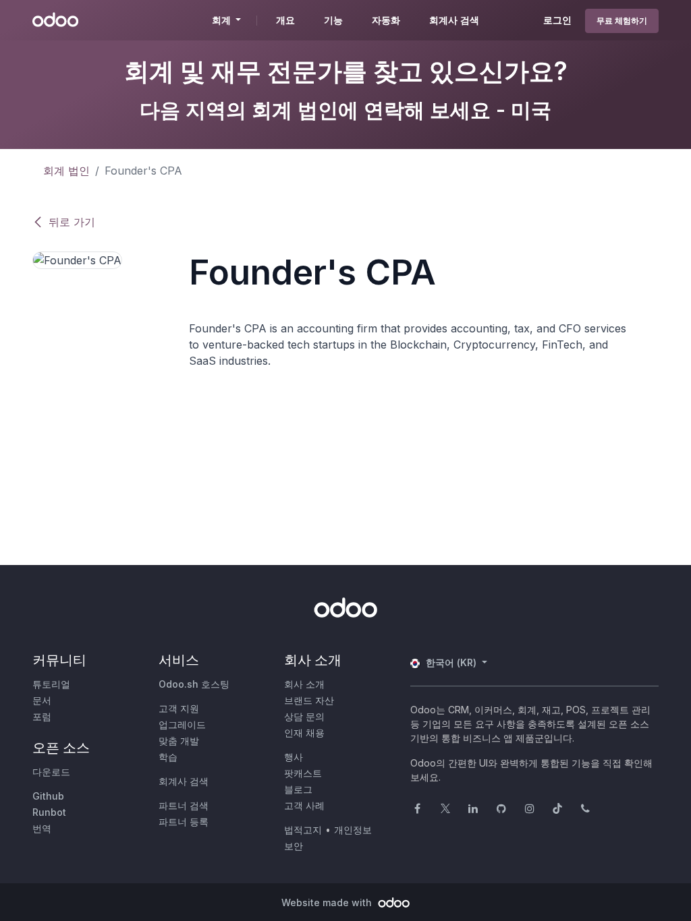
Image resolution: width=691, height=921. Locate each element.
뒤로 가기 (72, 222)
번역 (41, 828)
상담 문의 (304, 716)
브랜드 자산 (309, 700)
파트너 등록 (184, 821)
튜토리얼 (51, 684)
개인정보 (353, 829)
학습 (168, 757)
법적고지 (303, 829)
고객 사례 (304, 805)
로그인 (557, 20)
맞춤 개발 (179, 740)
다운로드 (51, 771)
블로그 (298, 789)
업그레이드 (182, 724)
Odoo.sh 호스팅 (194, 684)
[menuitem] (285, 20)
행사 (293, 757)
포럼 (41, 716)
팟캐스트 (303, 773)
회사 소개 (304, 684)
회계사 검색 (184, 781)
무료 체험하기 (622, 21)
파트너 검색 (184, 805)
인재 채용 (304, 732)
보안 (293, 846)
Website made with (328, 902)
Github (48, 796)
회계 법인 (66, 170)
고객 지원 (179, 708)
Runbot (49, 812)
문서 (41, 700)
